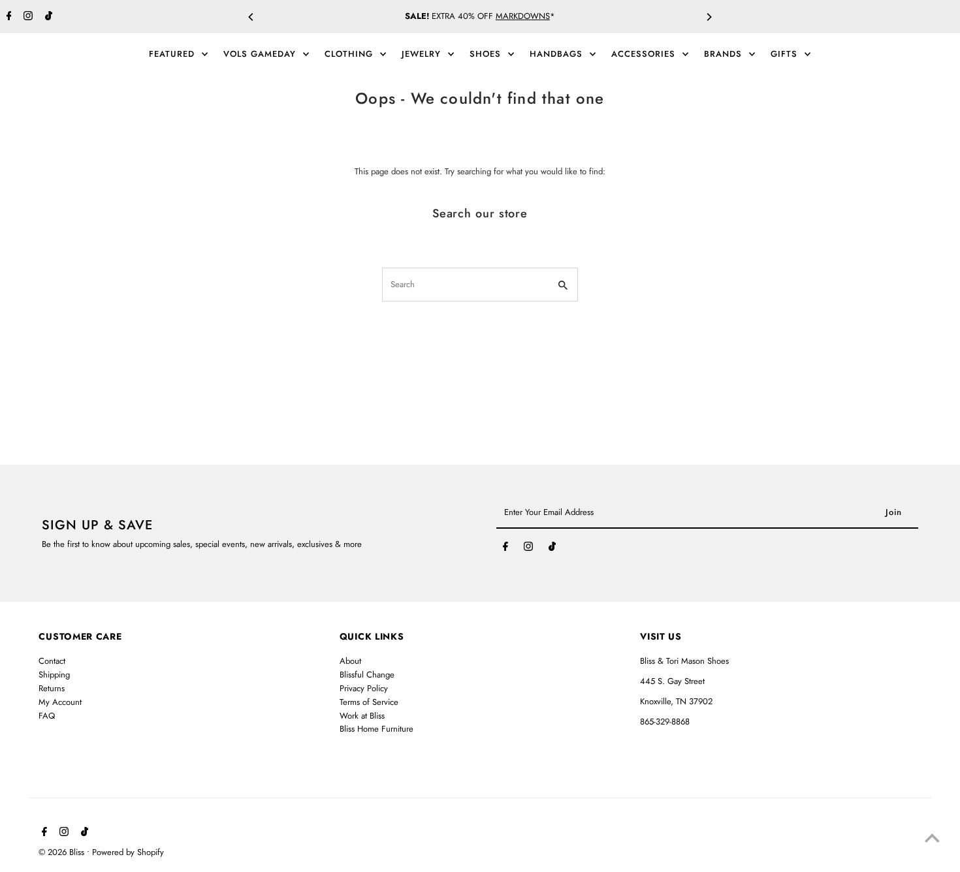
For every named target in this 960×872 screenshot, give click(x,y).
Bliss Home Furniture (376, 729)
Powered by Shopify (128, 852)
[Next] (708, 17)
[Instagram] (26, 17)
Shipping (54, 674)
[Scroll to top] (932, 837)
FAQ (47, 715)
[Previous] (251, 17)
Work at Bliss (362, 715)
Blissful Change (367, 674)
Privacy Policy (364, 688)
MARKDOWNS (523, 16)
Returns (52, 688)
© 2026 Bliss (63, 852)
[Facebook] (7, 17)
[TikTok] (47, 17)
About (350, 661)
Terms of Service (369, 702)
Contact (52, 661)
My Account (60, 702)
